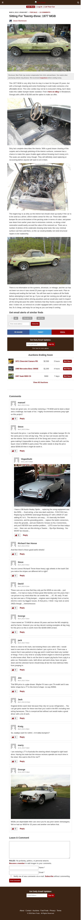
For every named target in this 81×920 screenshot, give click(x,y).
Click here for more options (40, 348)
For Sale (33, 12)
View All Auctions (40, 382)
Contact (28, 910)
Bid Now (67, 361)
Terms (59, 910)
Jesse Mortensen (20, 21)
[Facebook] (31, 903)
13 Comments (44, 12)
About (22, 910)
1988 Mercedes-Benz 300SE (26, 369)
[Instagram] (45, 903)
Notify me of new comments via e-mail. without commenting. (41, 876)
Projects (27, 318)
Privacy (52, 910)
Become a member (17, 863)
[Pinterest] (40, 903)
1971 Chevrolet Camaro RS (26, 361)
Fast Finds (44, 910)
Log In (39, 7)
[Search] (78, 2)
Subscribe (49, 876)
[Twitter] (36, 903)
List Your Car (49, 7)
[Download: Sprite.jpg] (42, 506)
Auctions (36, 910)
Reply (22, 419)
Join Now (30, 7)
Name (41, 868)
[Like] (13, 419)
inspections (44, 78)
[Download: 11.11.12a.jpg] (40, 818)
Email (41, 872)
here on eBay (53, 92)
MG (16, 318)
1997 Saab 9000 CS (23, 376)
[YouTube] (50, 903)
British (41, 318)
